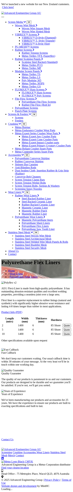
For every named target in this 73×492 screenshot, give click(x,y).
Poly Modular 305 (31, 80)
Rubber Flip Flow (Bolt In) (36, 104)
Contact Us (7, 439)
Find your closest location (15, 467)
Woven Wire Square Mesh (36, 28)
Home (11, 270)
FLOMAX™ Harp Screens (36, 92)
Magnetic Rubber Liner (34, 213)
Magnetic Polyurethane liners (37, 219)
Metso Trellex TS (31, 74)
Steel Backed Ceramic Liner (37, 201)
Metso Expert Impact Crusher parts (40, 142)
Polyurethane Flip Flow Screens (39, 101)
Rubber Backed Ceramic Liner (38, 204)
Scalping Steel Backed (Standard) (40, 62)
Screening (6, 452)
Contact (20, 455)
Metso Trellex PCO (32, 65)
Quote (67, 325)
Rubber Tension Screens (35, 52)
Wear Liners (16, 273)
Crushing (18, 452)
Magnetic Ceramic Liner (35, 207)
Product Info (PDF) (11, 312)
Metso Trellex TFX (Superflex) (38, 55)
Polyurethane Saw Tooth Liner (38, 229)
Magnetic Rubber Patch (34, 210)
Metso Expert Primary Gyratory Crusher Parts (46, 145)
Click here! (8, 7)
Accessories (29, 452)
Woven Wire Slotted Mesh (36, 31)
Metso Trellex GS (31, 86)
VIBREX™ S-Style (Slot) (36, 43)
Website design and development (18, 486)
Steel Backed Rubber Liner (36, 198)
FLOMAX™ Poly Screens (36, 95)
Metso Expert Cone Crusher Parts (40, 139)
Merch (11, 455)
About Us (13, 251)
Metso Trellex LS (31, 77)
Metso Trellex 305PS (33, 83)
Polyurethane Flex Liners (35, 226)
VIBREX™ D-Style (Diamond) (39, 37)
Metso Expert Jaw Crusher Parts (39, 136)
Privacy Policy (52, 479)
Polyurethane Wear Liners (24, 276)
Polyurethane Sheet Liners (36, 223)
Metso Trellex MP (31, 68)
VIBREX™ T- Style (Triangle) (38, 40)
